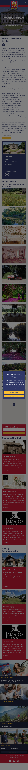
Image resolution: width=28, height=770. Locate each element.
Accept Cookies (14, 392)
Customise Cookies (14, 396)
